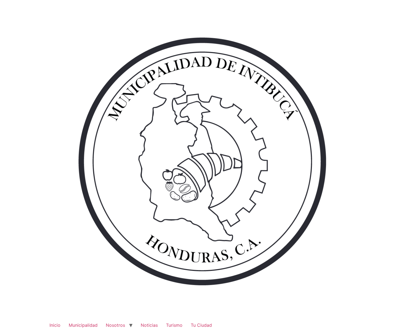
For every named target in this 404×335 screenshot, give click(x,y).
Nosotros (115, 325)
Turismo (174, 325)
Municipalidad (83, 325)
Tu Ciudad (201, 325)
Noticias (149, 325)
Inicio (54, 325)
